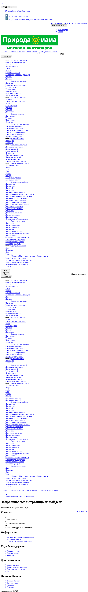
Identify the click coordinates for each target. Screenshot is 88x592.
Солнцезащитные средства (16, 161)
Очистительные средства (15, 62)
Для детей (9, 188)
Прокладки (10, 141)
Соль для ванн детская (14, 155)
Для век (9, 79)
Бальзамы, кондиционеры (16, 85)
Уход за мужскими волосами (17, 130)
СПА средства (11, 106)
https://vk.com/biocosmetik (18, 16)
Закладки (10, 585)
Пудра (8, 167)
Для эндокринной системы (16, 198)
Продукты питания (18, 246)
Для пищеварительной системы (18, 205)
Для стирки (10, 223)
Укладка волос (11, 89)
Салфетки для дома (13, 244)
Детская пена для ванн (14, 147)
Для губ (9, 77)
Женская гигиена (17, 139)
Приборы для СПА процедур (17, 264)
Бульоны (9, 254)
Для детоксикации (13, 215)
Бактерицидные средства (15, 240)
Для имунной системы (14, 209)
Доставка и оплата (13, 539)
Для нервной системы (14, 207)
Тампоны (9, 143)
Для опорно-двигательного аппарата (20, 194)
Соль (7, 252)
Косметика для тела (18, 97)
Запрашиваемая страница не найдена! (20, 496)
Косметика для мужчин (20, 124)
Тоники (8, 64)
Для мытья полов (12, 227)
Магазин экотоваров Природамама (20, 537)
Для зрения (10, 211)
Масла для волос (12, 95)
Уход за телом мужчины (15, 134)
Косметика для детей (19, 145)
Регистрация (63, 30)
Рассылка (10, 587)
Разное (8, 266)
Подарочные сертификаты (16, 567)
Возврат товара (12, 553)
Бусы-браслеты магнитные (16, 258)
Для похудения (11, 217)
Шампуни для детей (13, 157)
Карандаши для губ (13, 180)
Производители (12, 565)
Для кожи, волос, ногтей (15, 192)
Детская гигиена (17, 114)
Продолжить (82, 511)
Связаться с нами (13, 551)
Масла (8, 104)
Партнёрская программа (16, 569)
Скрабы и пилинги (13, 73)
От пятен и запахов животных (17, 238)
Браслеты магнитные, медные (17, 262)
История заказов (12, 583)
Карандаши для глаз (13, 178)
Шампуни (9, 83)
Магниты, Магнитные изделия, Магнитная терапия (31, 256)
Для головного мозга (14, 213)
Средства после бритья (14, 128)
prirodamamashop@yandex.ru (18, 11)
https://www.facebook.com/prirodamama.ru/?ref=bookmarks (30, 19)
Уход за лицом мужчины (15, 132)
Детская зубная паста (14, 159)
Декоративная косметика (20, 163)
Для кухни (10, 229)
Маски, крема (11, 87)
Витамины (10, 190)
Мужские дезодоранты (14, 137)
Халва (8, 248)
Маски (8, 71)
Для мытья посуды (13, 225)
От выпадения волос (14, 93)
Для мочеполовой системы (16, 202)
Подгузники (10, 120)
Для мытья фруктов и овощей (17, 233)
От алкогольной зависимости (17, 219)
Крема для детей (12, 149)
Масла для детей (12, 151)
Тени (7, 172)
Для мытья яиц (11, 235)
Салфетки (9, 122)
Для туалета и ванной (14, 231)
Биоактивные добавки (19, 182)
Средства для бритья (14, 126)
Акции (9, 571)
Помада (8, 176)
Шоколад (9, 250)
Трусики (9, 118)
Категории (7, 56)
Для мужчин (10, 184)
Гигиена (9, 99)
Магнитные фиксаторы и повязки (19, 260)
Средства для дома (18, 221)
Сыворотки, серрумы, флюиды (18, 75)
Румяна (8, 174)
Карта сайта (11, 555)
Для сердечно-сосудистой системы (19, 196)
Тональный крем (12, 165)
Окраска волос (11, 91)
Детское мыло (11, 153)
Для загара (10, 112)
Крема (8, 69)
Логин (60, 32)
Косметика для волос (19, 81)
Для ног (9, 110)
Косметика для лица (19, 60)
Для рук (9, 108)
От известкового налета (15, 242)
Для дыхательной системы (16, 200)
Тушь (8, 170)
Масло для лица (12, 66)
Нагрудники (10, 116)
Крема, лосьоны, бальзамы (16, 101)
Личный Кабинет (13, 581)
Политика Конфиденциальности (19, 541)
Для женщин (10, 186)
